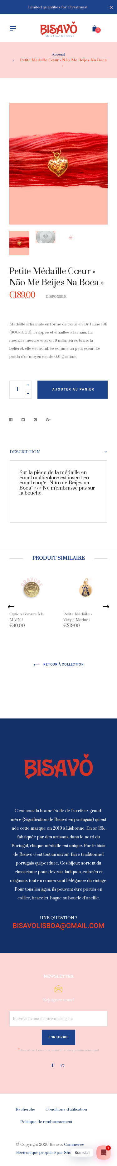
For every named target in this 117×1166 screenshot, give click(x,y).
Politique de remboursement (46, 1121)
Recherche (25, 1109)
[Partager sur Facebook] (12, 420)
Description (25, 452)
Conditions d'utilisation (66, 1109)
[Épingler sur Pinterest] (35, 420)
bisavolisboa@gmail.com (58, 926)
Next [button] (98, 163)
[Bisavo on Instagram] (62, 1065)
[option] (58, 164)
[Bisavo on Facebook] (52, 1065)
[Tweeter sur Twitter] (23, 420)
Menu (14, 29)
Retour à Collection (63, 664)
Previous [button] (18, 163)
